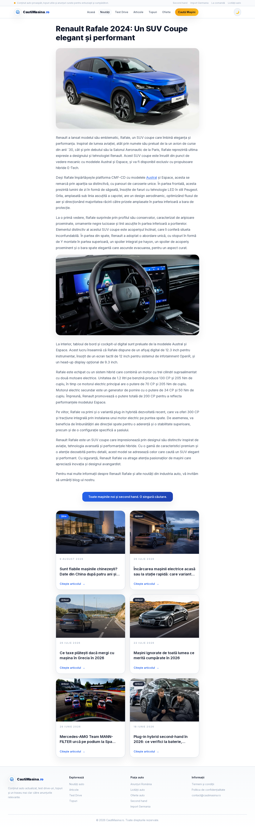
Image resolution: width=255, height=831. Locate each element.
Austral (151, 177)
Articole (138, 12)
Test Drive (121, 12)
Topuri (153, 12)
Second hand (180, 2)
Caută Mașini (186, 12)
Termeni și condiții (203, 784)
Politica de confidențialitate (208, 789)
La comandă (218, 2)
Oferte (166, 12)
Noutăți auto (76, 784)
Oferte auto (137, 795)
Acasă (91, 12)
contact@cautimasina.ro (206, 795)
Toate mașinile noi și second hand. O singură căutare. (127, 497)
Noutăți (105, 12)
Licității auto (234, 2)
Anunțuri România (141, 784)
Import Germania (199, 2)
